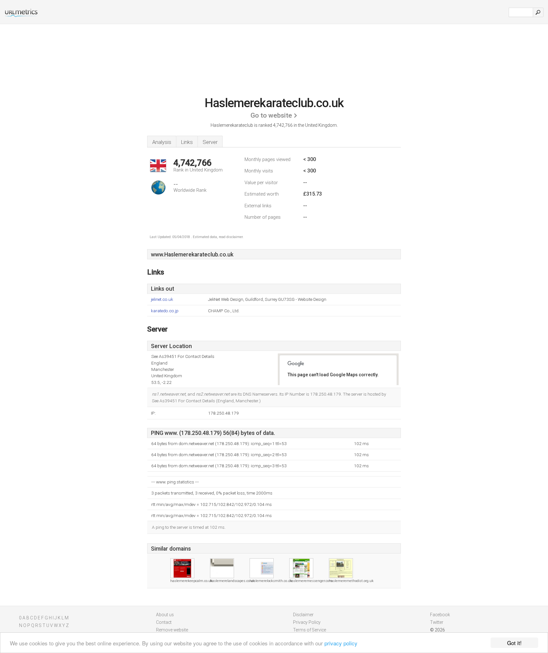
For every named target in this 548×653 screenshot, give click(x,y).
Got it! (514, 643)
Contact (164, 622)
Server (210, 142)
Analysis (161, 142)
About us (165, 614)
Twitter (436, 622)
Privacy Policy (307, 622)
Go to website (271, 115)
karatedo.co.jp (165, 310)
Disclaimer (303, 614)
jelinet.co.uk (162, 299)
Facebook (440, 614)
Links (187, 142)
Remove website (172, 629)
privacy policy (340, 643)
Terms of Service (309, 629)
